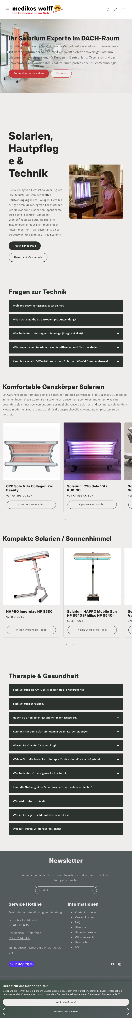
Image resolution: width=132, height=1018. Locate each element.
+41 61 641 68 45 (19, 925)
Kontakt (61, 73)
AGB (77, 947)
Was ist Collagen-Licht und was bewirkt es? (66, 815)
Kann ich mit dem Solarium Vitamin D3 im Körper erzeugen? (66, 731)
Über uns (81, 927)
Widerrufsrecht (85, 937)
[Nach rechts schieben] (73, 519)
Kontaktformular (85, 912)
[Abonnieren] (91, 890)
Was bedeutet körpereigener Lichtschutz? (66, 773)
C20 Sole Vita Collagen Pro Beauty (29, 488)
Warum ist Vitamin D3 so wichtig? (66, 745)
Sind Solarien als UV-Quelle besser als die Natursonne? (66, 690)
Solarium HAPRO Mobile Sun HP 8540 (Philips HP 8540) (92, 614)
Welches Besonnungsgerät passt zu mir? (66, 306)
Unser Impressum (86, 932)
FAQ (77, 922)
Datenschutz (83, 942)
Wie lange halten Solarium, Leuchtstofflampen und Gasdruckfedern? (66, 347)
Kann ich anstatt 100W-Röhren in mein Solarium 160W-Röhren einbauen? (66, 361)
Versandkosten (84, 917)
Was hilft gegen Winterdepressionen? (66, 829)
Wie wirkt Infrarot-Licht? (66, 801)
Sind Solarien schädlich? (66, 704)
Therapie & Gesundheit (28, 257)
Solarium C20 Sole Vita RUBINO (87, 488)
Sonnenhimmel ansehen (29, 73)
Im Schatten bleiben (66, 1011)
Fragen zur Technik (24, 245)
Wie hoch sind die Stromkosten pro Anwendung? (66, 320)
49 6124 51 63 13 (20, 938)
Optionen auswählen (31, 504)
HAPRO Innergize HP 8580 (29, 612)
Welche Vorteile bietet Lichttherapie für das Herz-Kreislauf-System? (66, 759)
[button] (7, 9)
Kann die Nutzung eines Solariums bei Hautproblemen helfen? (66, 787)
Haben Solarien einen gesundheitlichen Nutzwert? (66, 717)
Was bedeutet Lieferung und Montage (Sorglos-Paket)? (66, 333)
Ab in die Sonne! (66, 1002)
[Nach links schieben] (58, 519)
